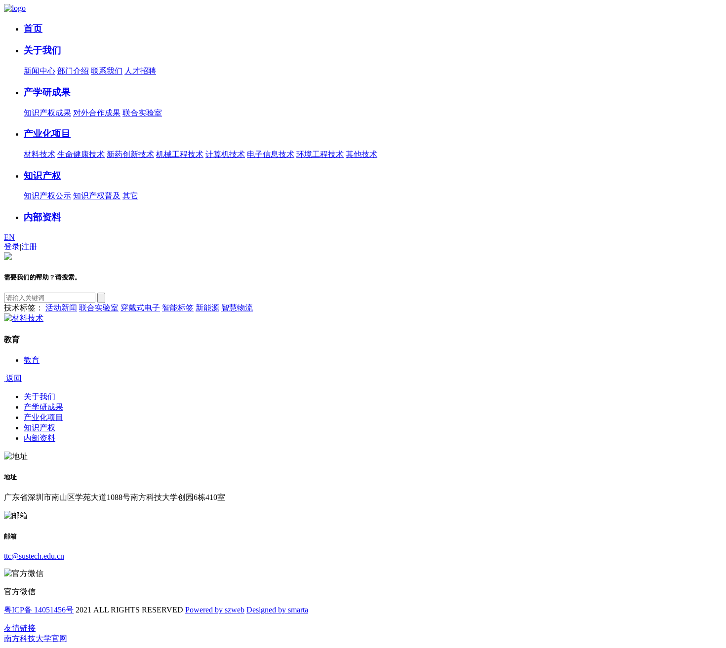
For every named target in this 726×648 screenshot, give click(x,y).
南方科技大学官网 (35, 638)
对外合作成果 (97, 113)
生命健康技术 (81, 154)
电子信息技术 (270, 154)
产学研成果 (47, 92)
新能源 (207, 308)
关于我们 (42, 50)
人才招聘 (140, 71)
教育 (32, 360)
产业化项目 (47, 133)
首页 (33, 28)
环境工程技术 (320, 154)
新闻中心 (39, 71)
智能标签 (178, 308)
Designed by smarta (277, 610)
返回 (13, 378)
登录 (12, 246)
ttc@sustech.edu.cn (34, 556)
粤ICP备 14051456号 (39, 610)
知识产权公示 (47, 195)
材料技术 (39, 154)
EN (9, 237)
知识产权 (42, 175)
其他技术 (361, 154)
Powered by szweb (214, 610)
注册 (29, 246)
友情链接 (20, 628)
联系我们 (106, 71)
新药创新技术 (130, 154)
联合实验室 (142, 113)
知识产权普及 (97, 195)
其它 (130, 195)
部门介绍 (73, 71)
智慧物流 (237, 308)
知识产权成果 (47, 113)
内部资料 (42, 217)
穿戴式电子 (140, 308)
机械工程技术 (179, 154)
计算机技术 (225, 154)
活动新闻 (61, 308)
